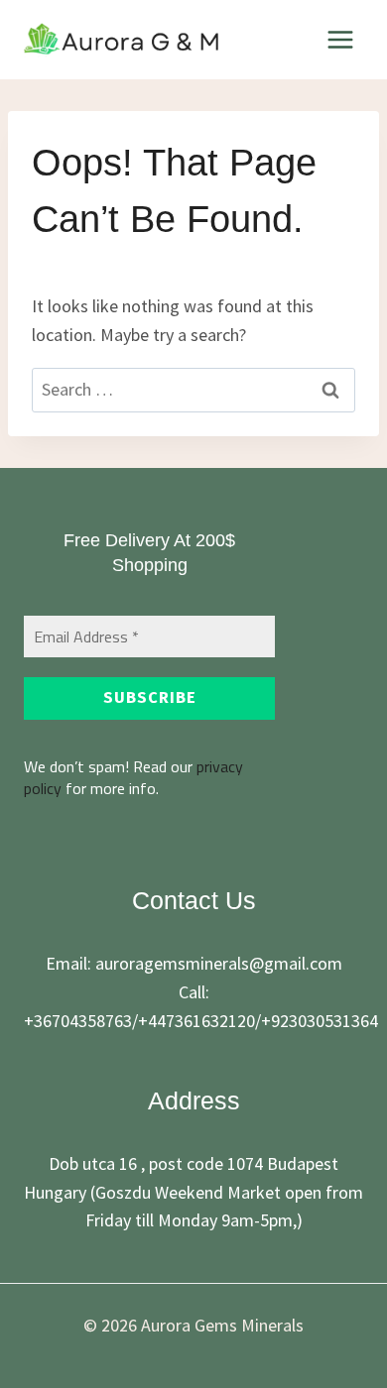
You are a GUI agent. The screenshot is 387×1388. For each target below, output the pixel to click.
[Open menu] (340, 39)
